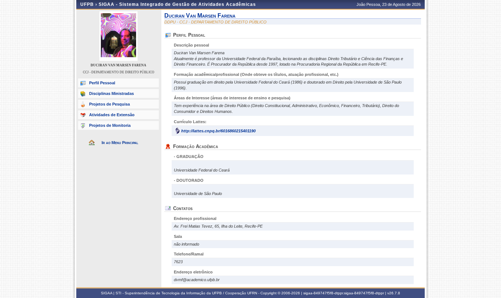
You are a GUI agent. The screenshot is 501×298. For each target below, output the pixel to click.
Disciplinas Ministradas (111, 93)
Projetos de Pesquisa (109, 104)
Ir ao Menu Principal (120, 142)
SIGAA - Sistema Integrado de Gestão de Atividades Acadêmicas (177, 4)
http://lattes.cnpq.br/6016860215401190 (218, 131)
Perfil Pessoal (102, 83)
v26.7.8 (393, 293)
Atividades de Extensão (112, 115)
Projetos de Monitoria (110, 125)
